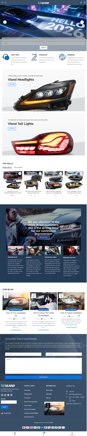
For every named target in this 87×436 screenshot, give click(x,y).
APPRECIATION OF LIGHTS (15, 309)
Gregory (17, 318)
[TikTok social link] (10, 395)
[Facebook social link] (1, 395)
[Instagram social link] (4, 395)
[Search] (5, 2)
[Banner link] (43, 134)
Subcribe (2, 399)
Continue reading (15, 330)
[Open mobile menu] (2, 2)
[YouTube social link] (7, 395)
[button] (4, 22)
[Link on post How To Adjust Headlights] (70, 301)
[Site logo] (42, 2)
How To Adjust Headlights (70, 313)
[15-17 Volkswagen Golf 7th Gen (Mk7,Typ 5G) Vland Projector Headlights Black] (73, 180)
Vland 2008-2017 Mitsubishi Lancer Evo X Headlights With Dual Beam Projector (53, 193)
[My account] (79, 2)
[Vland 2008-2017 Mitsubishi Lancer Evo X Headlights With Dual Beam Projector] (53, 180)
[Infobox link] (15, 59)
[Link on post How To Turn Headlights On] (15, 301)
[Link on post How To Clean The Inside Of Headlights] (42, 301)
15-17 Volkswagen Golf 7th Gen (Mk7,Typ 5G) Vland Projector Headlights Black (73, 193)
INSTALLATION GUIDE (70, 309)
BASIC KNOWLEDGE (42, 309)
